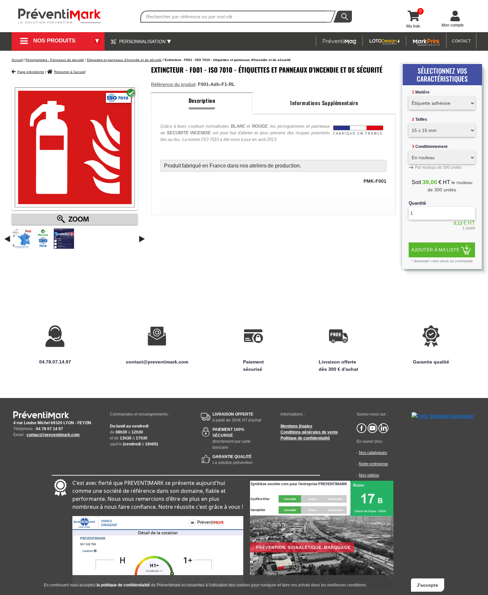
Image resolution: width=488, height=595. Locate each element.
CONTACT (461, 41)
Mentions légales (296, 426)
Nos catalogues (373, 452)
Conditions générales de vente (309, 432)
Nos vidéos (369, 475)
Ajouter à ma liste (435, 249)
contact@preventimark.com (53, 434)
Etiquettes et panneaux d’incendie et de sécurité (124, 60)
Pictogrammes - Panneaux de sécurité (55, 60)
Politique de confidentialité (305, 438)
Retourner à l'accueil (69, 72)
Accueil (17, 60)
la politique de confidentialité (123, 585)
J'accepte (427, 585)
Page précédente (30, 72)
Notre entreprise (373, 464)
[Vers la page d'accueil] (59, 16)
